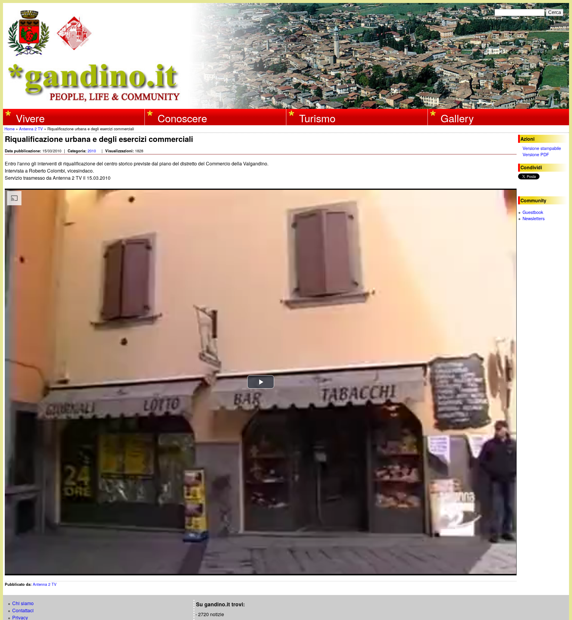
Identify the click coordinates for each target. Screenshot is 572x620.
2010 (92, 151)
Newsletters (534, 218)
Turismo (317, 117)
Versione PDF (536, 154)
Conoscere (182, 117)
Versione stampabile (542, 148)
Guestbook (533, 212)
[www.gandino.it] (286, 105)
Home (9, 128)
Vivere (30, 117)
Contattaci (23, 610)
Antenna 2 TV (31, 128)
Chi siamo (23, 603)
